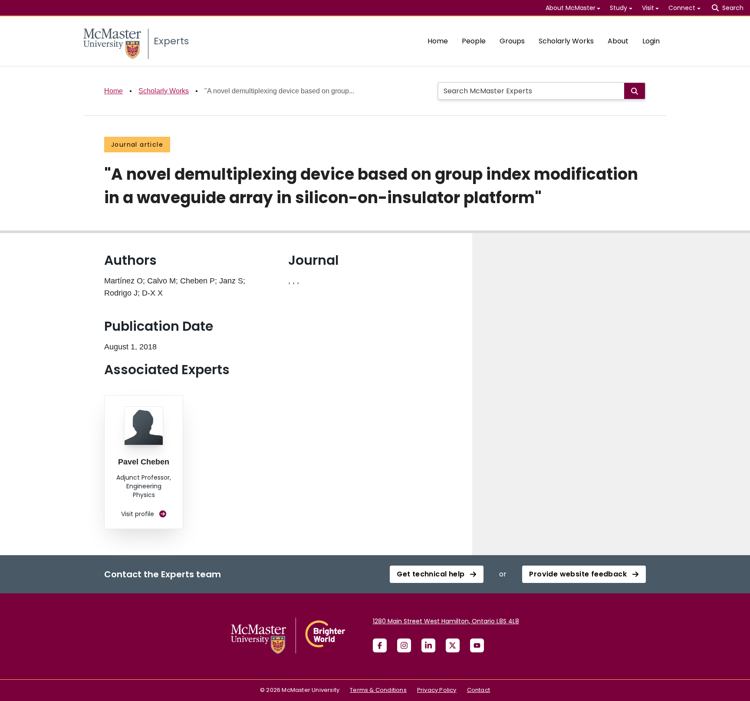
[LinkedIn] (428, 645)
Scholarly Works (566, 41)
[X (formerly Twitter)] (453, 645)
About (618, 41)
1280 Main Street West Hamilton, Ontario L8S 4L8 (446, 621)
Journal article (137, 144)
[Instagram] (404, 645)
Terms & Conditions (378, 690)
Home (438, 41)
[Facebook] (380, 645)
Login (651, 41)
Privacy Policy (437, 690)
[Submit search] (634, 91)
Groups (512, 41)
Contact (478, 690)
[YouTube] (477, 645)
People (474, 41)
